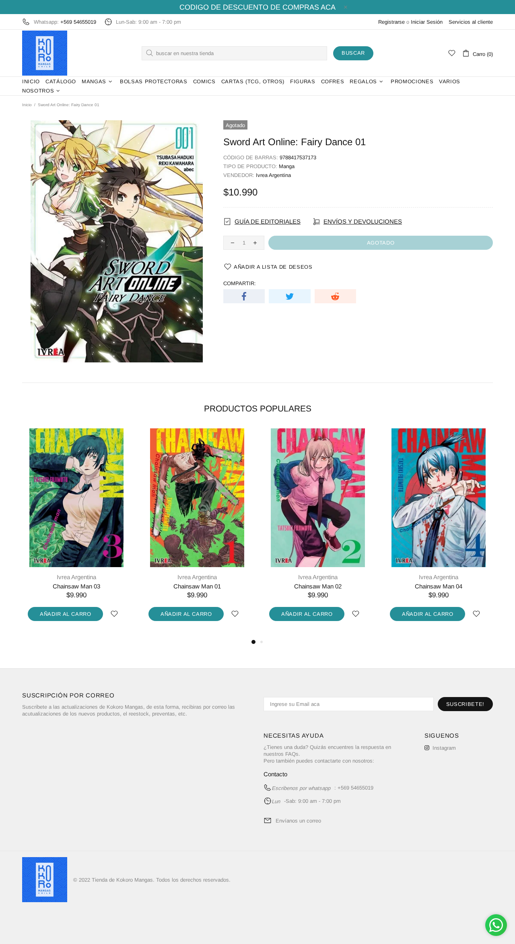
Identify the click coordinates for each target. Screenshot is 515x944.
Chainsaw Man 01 (197, 586)
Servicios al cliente (471, 22)
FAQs (292, 754)
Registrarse (391, 22)
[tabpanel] (76, 533)
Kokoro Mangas (44, 53)
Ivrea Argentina (273, 175)
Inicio (27, 105)
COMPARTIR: (239, 283)
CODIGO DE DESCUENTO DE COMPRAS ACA (257, 7)
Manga (287, 166)
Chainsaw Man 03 (76, 586)
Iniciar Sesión (427, 22)
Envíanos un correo (298, 821)
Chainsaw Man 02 (318, 586)
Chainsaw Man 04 (438, 586)
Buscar (353, 53)
